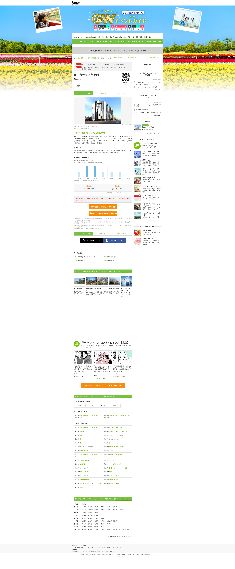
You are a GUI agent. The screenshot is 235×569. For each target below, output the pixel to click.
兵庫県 (96, 521)
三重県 (96, 518)
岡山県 (90, 524)
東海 (116, 37)
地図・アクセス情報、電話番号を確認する (103, 213)
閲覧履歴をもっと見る (153, 133)
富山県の (87, 427)
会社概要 (137, 554)
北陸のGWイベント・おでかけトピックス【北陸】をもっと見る (103, 385)
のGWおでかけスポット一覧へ (85, 257)
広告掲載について (130, 554)
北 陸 (76, 515)
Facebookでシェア (116, 240)
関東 (103, 37)
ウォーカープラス (76, 547)
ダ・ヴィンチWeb (83, 551)
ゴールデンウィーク (96, 547)
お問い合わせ (104, 554)
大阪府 (84, 521)
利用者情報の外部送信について (147, 554)
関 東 (76, 509)
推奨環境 (98, 554)
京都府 (90, 521)
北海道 (94, 37)
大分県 (109, 529)
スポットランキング (137, 42)
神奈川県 (90, 509)
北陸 (125, 37)
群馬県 (109, 509)
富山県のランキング (88, 416)
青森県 (90, 507)
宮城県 (84, 507)
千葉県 (96, 509)
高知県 (102, 527)
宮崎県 (115, 529)
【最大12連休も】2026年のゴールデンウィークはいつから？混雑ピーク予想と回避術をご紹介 (105, 68)
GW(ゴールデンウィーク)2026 (82, 37)
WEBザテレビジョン (92, 551)
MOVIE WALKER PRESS (103, 551)
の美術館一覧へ (110, 257)
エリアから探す (81, 42)
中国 (137, 37)
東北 (99, 37)
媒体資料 (123, 554)
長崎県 (96, 529)
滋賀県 (115, 521)
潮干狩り (93, 64)
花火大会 (103, 547)
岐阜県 (90, 518)
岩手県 (96, 507)
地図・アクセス (122, 93)
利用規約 (82, 554)
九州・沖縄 (147, 37)
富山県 (76, 79)
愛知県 (84, 518)
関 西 (76, 521)
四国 (141, 37)
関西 (129, 37)
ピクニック (100, 64)
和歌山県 (109, 521)
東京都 (84, 509)
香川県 (84, 527)
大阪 (133, 37)
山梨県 (84, 512)
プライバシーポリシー (90, 554)
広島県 (84, 524)
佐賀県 (90, 529)
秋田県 (102, 507)
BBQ (106, 64)
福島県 (115, 507)
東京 (107, 37)
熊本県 (102, 529)
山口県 (96, 524)
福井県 (115, 405)
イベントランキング (118, 42)
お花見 (88, 547)
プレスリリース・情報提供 (114, 554)
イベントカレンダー (100, 41)
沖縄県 (127, 529)
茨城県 (121, 509)
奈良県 (102, 521)
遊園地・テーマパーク (154, 41)
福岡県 (84, 529)
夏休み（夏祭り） (110, 547)
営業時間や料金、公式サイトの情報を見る (103, 207)
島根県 (109, 524)
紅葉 (117, 547)
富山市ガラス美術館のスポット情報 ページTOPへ (119, 537)
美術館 (78, 86)
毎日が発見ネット (113, 551)
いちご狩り (83, 547)
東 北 (76, 507)
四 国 (76, 527)
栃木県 (115, 509)
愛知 (120, 37)
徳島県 (96, 527)
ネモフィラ (85, 64)
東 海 (76, 518)
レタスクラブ (75, 551)
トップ (83, 93)
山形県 (109, 507)
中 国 (76, 524)
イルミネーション (122, 547)
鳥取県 (102, 524)
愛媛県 (90, 527)
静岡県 (102, 518)
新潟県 (96, 512)
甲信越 (112, 37)
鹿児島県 (121, 529)
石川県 (103, 405)
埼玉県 (102, 509)
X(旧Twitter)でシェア (93, 240)
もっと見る (156, 89)
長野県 (90, 512)
